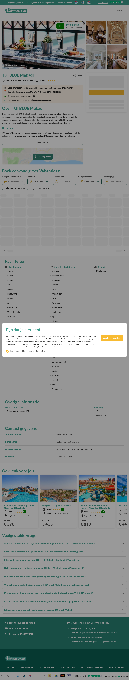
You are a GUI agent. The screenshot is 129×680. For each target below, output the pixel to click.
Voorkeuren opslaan (112, 338)
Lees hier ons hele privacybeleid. (63, 347)
